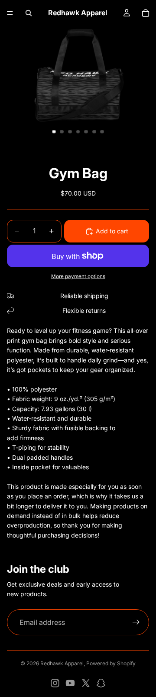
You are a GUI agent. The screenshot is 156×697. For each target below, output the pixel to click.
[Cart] (145, 13)
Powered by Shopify (111, 663)
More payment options (78, 276)
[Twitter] (86, 683)
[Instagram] (55, 683)
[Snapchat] (101, 683)
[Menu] (10, 13)
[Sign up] (136, 622)
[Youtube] (70, 683)
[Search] (28, 13)
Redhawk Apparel (62, 663)
